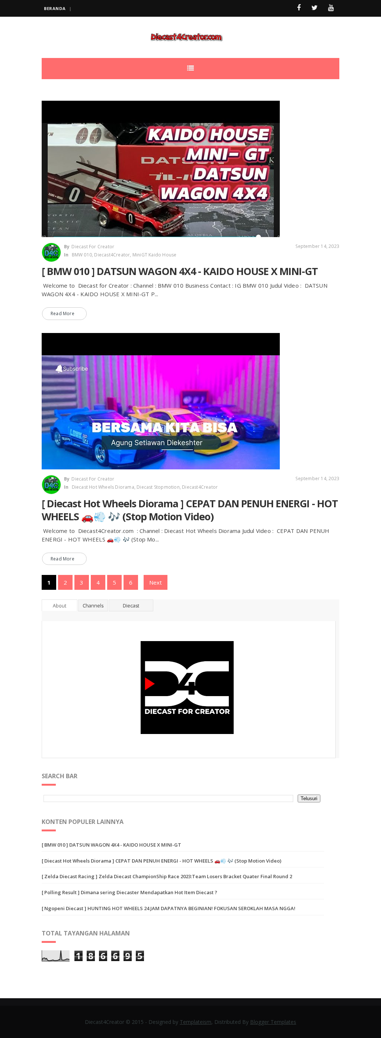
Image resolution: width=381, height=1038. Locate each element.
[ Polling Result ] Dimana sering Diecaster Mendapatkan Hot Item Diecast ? (129, 892)
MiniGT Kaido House (154, 255)
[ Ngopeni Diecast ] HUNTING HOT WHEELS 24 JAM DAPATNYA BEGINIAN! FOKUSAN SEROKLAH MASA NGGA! (168, 908)
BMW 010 (82, 255)
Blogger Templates (273, 1021)
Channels (93, 605)
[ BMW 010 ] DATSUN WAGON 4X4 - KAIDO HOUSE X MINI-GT (180, 271)
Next (155, 582)
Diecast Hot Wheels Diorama (103, 487)
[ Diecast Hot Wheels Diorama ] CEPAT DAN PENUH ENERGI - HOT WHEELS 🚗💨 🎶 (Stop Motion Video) (190, 510)
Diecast (131, 605)
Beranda (54, 8)
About (59, 605)
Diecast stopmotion (158, 487)
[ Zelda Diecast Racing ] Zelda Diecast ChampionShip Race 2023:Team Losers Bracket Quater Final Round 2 (167, 876)
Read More (62, 313)
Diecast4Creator (112, 255)
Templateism (195, 1021)
